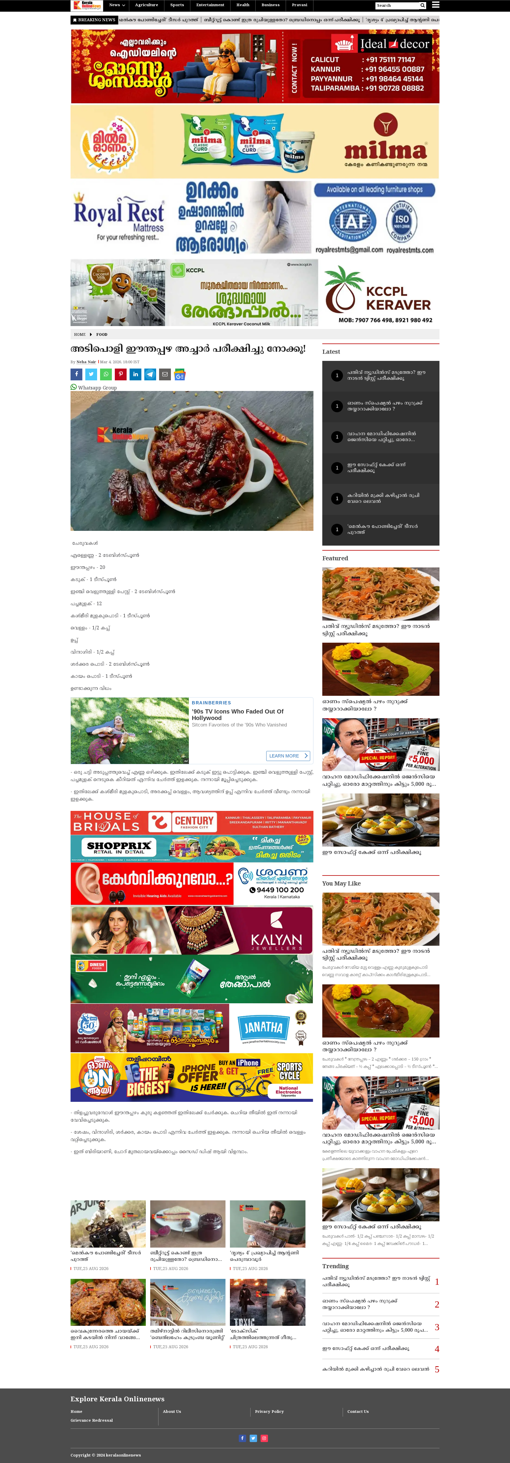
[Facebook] (242, 1438)
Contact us (358, 1412)
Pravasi (299, 5)
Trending (335, 1267)
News (114, 5)
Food (102, 335)
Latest (331, 352)
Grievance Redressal (92, 1420)
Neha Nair (86, 362)
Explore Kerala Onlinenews (117, 1399)
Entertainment (210, 5)
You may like (341, 884)
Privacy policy (269, 1412)
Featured (335, 559)
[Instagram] (264, 1438)
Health (242, 5)
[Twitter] (253, 1438)
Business (270, 5)
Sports (177, 5)
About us (172, 1412)
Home (80, 335)
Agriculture (146, 5)
